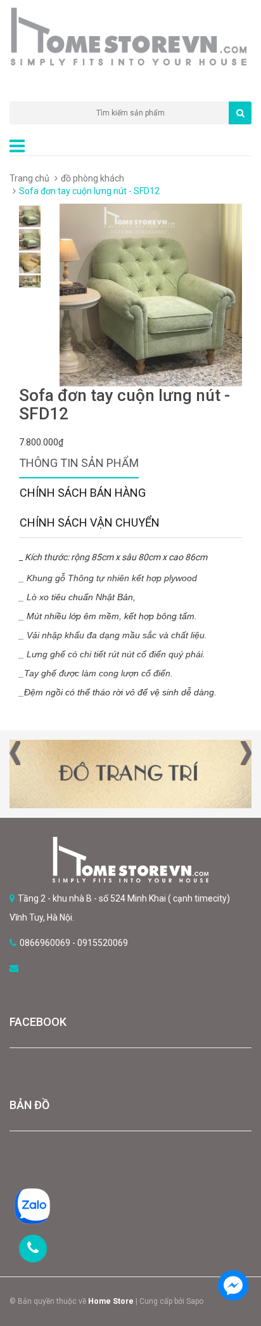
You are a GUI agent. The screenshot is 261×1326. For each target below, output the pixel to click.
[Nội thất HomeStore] (130, 860)
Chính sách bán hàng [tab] (83, 492)
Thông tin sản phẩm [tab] (79, 462)
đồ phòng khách (92, 178)
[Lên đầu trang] (232, 1250)
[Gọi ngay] (33, 1249)
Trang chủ (29, 178)
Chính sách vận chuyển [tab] (90, 522)
